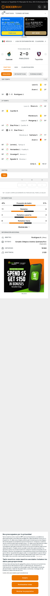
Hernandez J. (15, 149)
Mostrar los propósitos (25, 591)
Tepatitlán (39, 59)
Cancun (9, 59)
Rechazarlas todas (25, 584)
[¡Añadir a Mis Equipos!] (2, 54)
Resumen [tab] (6, 74)
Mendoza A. (23, 135)
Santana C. (33, 135)
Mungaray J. (33, 121)
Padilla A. (25, 149)
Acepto (25, 578)
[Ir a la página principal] (14, 7)
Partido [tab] (7, 67)
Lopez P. (24, 121)
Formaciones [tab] (36, 74)
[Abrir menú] (45, 7)
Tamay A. (21, 145)
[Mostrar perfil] (9, 54)
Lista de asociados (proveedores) (15, 573)
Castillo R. (24, 125)
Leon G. (27, 106)
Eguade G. (14, 159)
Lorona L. (13, 145)
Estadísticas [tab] (20, 74)
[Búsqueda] (39, 7)
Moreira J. (22, 159)
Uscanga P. (14, 154)
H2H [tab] (16, 67)
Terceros (39, 556)
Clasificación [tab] (27, 67)
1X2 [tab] (4, 175)
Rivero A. (34, 106)
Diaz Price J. (15, 125)
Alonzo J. (23, 154)
